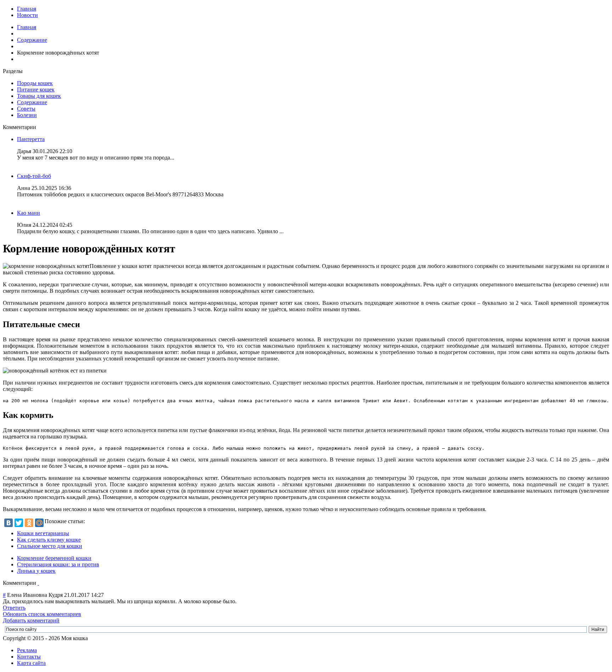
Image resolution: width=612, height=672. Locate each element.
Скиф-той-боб (34, 176)
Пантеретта (31, 139)
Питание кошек (36, 89)
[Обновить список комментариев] (38, 583)
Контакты (29, 657)
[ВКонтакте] (8, 523)
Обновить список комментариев (42, 614)
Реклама (27, 650)
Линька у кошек (36, 571)
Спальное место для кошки (49, 546)
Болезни (27, 115)
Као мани (28, 213)
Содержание (32, 40)
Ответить (14, 608)
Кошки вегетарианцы (43, 533)
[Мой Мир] (39, 523)
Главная (26, 9)
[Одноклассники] (29, 523)
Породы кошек (35, 83)
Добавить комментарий (31, 620)
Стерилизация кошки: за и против (58, 564)
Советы (26, 109)
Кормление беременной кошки (54, 558)
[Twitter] (19, 523)
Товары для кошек (39, 96)
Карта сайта (31, 663)
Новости (27, 15)
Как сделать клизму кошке (49, 540)
